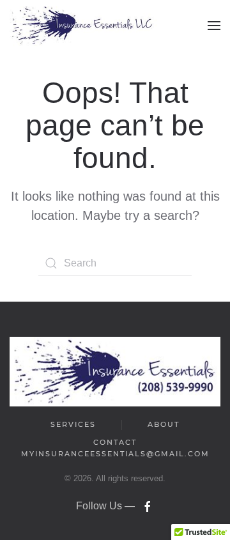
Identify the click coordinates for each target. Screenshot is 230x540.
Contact (115, 442)
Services (73, 424)
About (164, 424)
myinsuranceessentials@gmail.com (115, 453)
